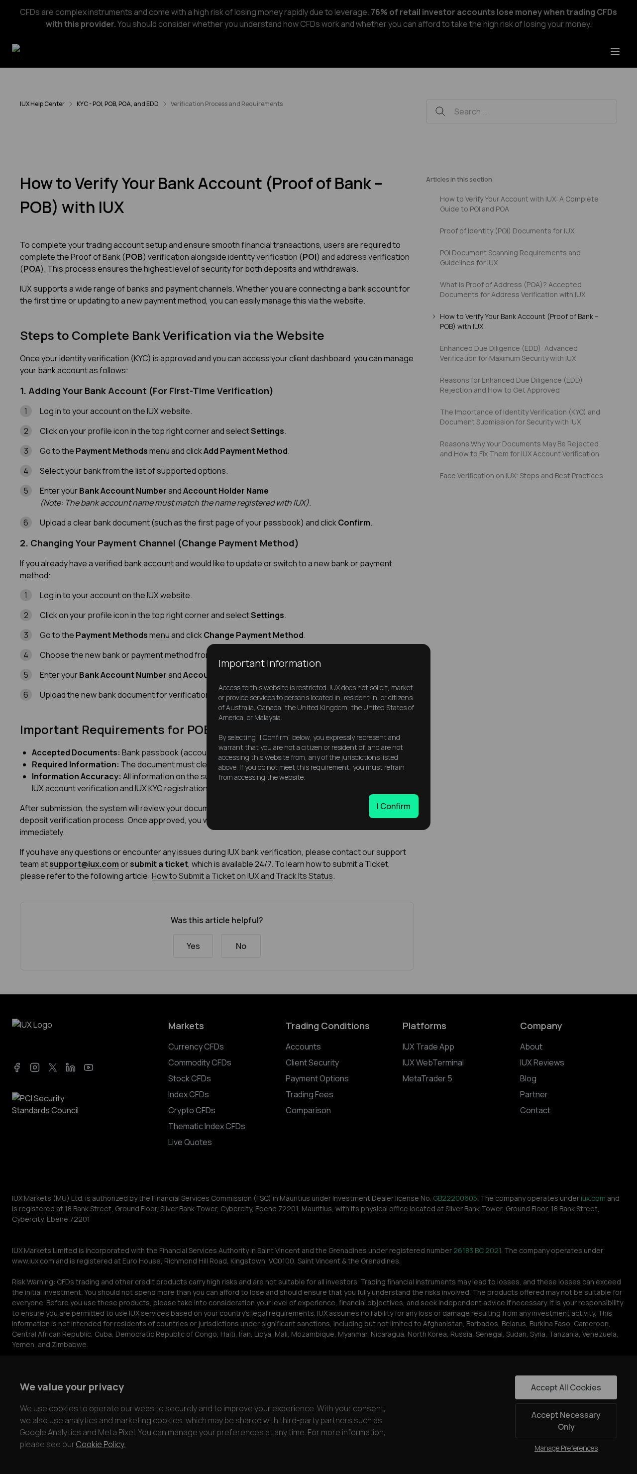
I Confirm (394, 806)
